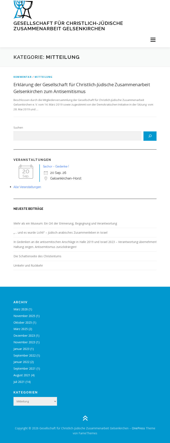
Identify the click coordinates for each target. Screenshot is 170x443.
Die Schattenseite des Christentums (37, 256)
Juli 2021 (19, 382)
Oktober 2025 (22, 322)
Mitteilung (43, 76)
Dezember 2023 (24, 335)
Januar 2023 (21, 349)
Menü (153, 39)
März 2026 (20, 309)
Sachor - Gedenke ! (56, 166)
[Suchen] (150, 136)
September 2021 (24, 368)
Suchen (18, 127)
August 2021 (21, 375)
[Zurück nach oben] (85, 418)
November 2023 (24, 342)
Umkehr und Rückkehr (28, 265)
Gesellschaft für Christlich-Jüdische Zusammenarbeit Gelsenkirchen (68, 25)
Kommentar (22, 76)
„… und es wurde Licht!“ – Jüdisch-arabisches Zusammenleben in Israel (60, 232)
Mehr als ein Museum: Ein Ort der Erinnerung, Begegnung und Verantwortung (65, 223)
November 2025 (24, 316)
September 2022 (24, 355)
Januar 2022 (21, 362)
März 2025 (20, 329)
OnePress (138, 428)
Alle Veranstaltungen (27, 187)
